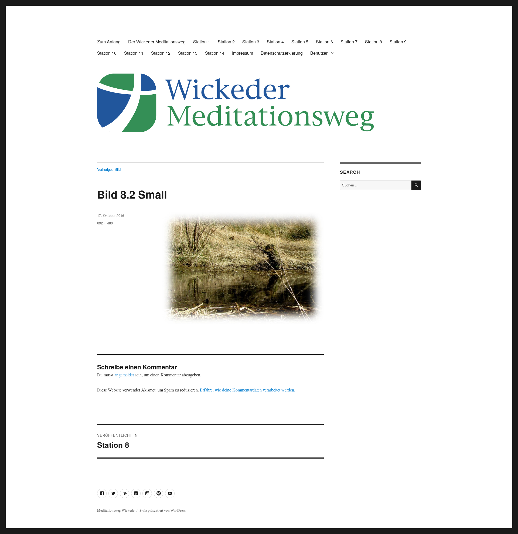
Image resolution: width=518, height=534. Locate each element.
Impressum (242, 53)
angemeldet (124, 374)
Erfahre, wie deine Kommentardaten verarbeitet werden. (247, 390)
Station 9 (398, 42)
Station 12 (161, 53)
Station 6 (324, 42)
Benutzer (319, 53)
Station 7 (348, 42)
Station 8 (373, 42)
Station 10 (107, 53)
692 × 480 (105, 223)
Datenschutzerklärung (282, 53)
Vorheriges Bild (109, 169)
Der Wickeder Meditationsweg (157, 42)
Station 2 (226, 42)
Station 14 (214, 53)
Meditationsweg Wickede (116, 510)
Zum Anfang (109, 42)
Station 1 (201, 42)
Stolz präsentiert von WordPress (162, 510)
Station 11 (134, 53)
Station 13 (187, 53)
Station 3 (250, 42)
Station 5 (299, 42)
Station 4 (275, 42)
